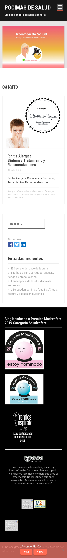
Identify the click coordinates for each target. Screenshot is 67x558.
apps (12, 191)
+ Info (40, 551)
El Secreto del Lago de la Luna (29, 268)
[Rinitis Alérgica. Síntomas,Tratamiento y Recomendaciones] (33, 122)
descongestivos (37, 194)
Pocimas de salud (28, 7)
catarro (25, 194)
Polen (47, 194)
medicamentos (36, 191)
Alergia (51, 191)
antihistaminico (14, 194)
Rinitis (54, 194)
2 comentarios (16, 197)
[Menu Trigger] (60, 7)
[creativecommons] (33, 458)
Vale (26, 551)
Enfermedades (22, 191)
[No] (63, 550)
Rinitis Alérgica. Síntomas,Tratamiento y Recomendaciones (26, 160)
